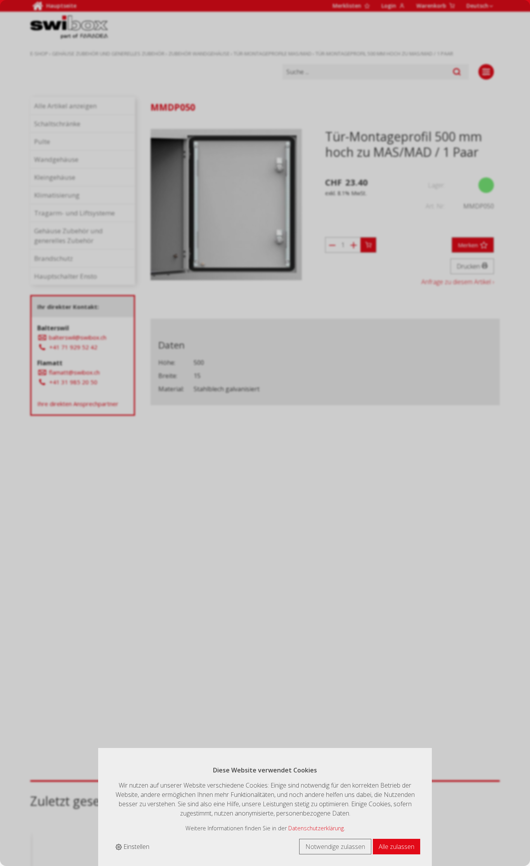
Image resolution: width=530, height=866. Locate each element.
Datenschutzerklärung (316, 828)
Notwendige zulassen (335, 846)
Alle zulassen (396, 846)
